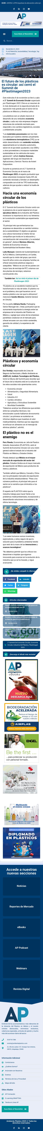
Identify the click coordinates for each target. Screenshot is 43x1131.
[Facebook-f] (14, 9)
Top (38, 51)
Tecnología (32, 51)
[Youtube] (29, 9)
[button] (4, 34)
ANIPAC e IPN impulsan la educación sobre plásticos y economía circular (22, 3)
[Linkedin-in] (19, 9)
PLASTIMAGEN (11, 51)
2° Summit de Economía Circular (18, 642)
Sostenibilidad (23, 51)
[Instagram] (24, 9)
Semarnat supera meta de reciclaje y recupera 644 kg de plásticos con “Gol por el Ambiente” (21, 629)
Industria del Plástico (20, 645)
